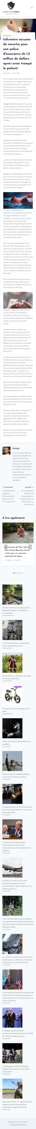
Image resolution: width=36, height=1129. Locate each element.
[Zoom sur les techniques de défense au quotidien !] (18, 728)
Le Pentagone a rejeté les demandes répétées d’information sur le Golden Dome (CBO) (16, 1069)
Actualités (7, 35)
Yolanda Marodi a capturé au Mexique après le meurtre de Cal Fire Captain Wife (9, 494)
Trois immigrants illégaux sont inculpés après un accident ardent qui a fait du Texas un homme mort (27, 495)
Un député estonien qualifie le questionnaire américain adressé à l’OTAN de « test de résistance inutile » (17, 1033)
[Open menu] (32, 7)
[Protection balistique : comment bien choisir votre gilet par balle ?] (18, 630)
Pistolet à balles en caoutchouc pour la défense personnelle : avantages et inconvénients (16, 610)
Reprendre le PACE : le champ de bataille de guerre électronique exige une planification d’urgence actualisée (17, 1104)
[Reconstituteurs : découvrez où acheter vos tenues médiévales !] (18, 663)
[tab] (15, 573)
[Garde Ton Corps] (11, 8)
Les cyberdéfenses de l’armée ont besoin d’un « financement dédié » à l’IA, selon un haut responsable (17, 809)
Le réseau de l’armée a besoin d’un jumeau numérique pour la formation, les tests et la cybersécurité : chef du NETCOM (17, 959)
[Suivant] (30, 546)
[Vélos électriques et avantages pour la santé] (18, 695)
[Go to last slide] (6, 546)
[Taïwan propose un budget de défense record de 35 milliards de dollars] (18, 761)
